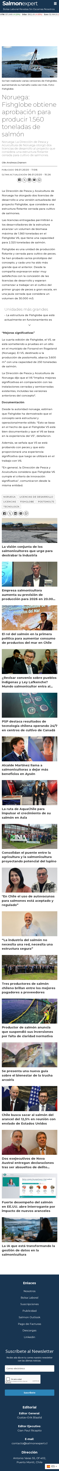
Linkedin (29, 1337)
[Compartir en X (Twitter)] (24, 180)
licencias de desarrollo (36, 497)
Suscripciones (29, 1304)
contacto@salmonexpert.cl (30, 1443)
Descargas (29, 1330)
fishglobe (27, 501)
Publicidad (30, 1311)
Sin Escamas (36, 9)
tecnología (11, 506)
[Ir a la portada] (26, 3)
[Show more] (29, 324)
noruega (9, 497)
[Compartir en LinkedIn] (29, 180)
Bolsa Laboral (11, 9)
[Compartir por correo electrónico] (34, 180)
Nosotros (49, 9)
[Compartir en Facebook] (19, 180)
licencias (9, 501)
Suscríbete (29, 1392)
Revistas (24, 9)
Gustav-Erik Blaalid (29, 1417)
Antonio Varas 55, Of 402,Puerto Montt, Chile (29, 1460)
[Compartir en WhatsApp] (39, 180)
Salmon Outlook (29, 1317)
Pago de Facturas (29, 1324)
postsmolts (46, 501)
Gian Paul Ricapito (30, 1430)
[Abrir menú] (55, 3)
